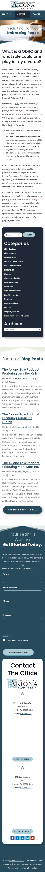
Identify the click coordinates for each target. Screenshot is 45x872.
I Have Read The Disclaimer (18, 640)
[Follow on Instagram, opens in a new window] (28, 838)
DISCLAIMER (9, 270)
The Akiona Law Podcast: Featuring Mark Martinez (21, 465)
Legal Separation (11, 295)
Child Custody (10, 249)
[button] (7, 13)
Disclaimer (7, 636)
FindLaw (34, 868)
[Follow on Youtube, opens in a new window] (32, 838)
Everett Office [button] (22, 831)
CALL (39, 14)
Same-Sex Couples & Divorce (16, 316)
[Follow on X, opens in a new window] (18, 838)
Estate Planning (11, 282)
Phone (6, 600)
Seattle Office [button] (22, 759)
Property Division (11, 311)
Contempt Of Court (12, 265)
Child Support (10, 253)
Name (6, 573)
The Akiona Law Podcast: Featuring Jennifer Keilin (21, 371)
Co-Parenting (10, 257)
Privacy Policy (28, 864)
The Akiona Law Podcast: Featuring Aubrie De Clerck (21, 418)
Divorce (7, 274)
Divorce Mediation (12, 278)
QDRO (16, 103)
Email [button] (24, 14)
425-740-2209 (32, 558)
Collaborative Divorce (13, 261)
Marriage (8, 299)
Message (7, 615)
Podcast (7, 307)
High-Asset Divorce (12, 291)
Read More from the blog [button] (22, 509)
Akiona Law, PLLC (23, 378)
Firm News (8, 286)
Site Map (16, 864)
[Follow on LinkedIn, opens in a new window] (22, 838)
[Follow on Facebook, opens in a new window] (12, 838)
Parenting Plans (11, 303)
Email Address (10, 587)
